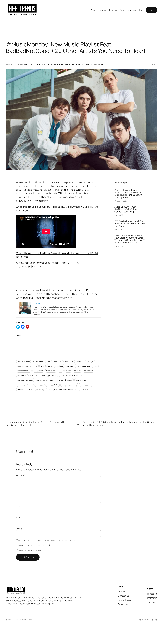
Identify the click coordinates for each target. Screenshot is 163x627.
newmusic (39, 385)
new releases (81, 380)
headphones (38, 371)
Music (72, 64)
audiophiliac (69, 361)
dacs (42, 366)
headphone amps (23, 371)
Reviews (80, 64)
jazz (31, 375)
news (64, 385)
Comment (20, 475)
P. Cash (154, 64)
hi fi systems (51, 371)
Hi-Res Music (43, 64)
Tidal (49, 389)
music (81, 375)
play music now (86, 385)
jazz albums (40, 375)
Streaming (91, 64)
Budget (90, 361)
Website (19, 529)
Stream (36, 201)
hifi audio (77, 371)
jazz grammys (53, 375)
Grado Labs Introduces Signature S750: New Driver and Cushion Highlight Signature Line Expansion (129, 194)
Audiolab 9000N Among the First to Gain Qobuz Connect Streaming (126, 209)
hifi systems (88, 371)
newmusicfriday (52, 385)
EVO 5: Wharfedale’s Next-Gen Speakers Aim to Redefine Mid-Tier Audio (129, 223)
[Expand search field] (151, 10)
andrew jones (38, 361)
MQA (66, 64)
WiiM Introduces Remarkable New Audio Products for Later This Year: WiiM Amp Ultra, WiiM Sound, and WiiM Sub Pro (129, 239)
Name (18, 506)
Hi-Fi (33, 64)
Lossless (65, 375)
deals (50, 366)
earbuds (69, 366)
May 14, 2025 (119, 246)
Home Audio (57, 64)
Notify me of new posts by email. (30, 550)
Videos (101, 64)
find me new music (83, 366)
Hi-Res (68, 371)
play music (73, 385)
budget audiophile (24, 366)
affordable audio (23, 361)
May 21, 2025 (119, 215)
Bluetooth (80, 361)
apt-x (48, 361)
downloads (59, 366)
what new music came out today (66, 389)
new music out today (25, 380)
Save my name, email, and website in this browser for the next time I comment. (47, 540)
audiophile (57, 361)
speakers (29, 389)
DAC (35, 366)
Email (18, 517)
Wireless (85, 389)
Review (20, 389)
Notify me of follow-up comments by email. (34, 545)
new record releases (64, 380)
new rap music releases (45, 380)
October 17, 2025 (120, 201)
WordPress (153, 620)
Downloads (24, 64)
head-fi (95, 366)
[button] (81, 119)
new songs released (24, 385)
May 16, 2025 (119, 229)
